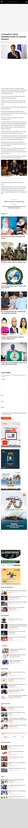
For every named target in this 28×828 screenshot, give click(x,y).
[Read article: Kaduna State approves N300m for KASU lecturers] (4, 714)
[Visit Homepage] (14, 2)
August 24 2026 (4, 340)
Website (2, 407)
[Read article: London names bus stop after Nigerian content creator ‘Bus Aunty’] (4, 691)
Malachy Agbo (8, 42)
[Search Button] (26, 2)
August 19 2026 (16, 620)
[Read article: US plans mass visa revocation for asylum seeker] (4, 674)
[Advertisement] (14, 18)
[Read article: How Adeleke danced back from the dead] (4, 787)
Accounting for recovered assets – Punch (16, 768)
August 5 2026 (16, 798)
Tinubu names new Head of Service (15, 619)
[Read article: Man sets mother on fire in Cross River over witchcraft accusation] (5, 656)
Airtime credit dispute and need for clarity (16, 796)
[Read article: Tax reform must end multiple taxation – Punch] (4, 753)
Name (2, 395)
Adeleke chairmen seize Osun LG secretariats (17, 602)
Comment (3, 379)
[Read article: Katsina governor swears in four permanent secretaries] (4, 638)
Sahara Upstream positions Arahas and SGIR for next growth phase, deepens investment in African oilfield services (17, 626)
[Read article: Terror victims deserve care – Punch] (4, 758)
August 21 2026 (16, 698)
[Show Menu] (1, 2)
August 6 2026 (16, 640)
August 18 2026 (16, 603)
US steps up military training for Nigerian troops (13, 262)
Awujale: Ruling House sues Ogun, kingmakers (17, 590)
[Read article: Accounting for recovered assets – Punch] (4, 770)
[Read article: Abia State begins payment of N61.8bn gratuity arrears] (4, 708)
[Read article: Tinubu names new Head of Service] (4, 620)
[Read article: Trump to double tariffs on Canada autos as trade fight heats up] (4, 686)
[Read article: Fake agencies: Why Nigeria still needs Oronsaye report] (4, 781)
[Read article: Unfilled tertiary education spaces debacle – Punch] (4, 764)
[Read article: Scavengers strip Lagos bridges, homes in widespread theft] (5, 651)
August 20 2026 (18, 657)
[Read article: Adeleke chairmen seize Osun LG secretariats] (4, 603)
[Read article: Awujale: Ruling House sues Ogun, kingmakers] (4, 592)
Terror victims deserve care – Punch (15, 757)
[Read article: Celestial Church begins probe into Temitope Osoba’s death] (5, 662)
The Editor (11, 592)
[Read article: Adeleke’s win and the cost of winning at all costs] (4, 792)
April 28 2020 (15, 42)
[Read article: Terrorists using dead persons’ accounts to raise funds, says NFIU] (14, 275)
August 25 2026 (4, 289)
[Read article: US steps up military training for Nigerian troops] (14, 251)
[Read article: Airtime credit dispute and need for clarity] (4, 798)
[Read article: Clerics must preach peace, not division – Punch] (4, 747)
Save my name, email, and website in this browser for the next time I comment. (14, 413)
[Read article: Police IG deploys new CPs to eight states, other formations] (4, 633)
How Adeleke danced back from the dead (16, 785)
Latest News (4, 259)
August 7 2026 (16, 634)
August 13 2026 (18, 663)
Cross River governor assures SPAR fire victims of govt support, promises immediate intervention (17, 720)
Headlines (4, 233)
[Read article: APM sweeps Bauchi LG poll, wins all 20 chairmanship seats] (4, 609)
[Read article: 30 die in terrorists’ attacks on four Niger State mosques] (14, 225)
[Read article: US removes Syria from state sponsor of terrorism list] (4, 680)
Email (2, 401)
